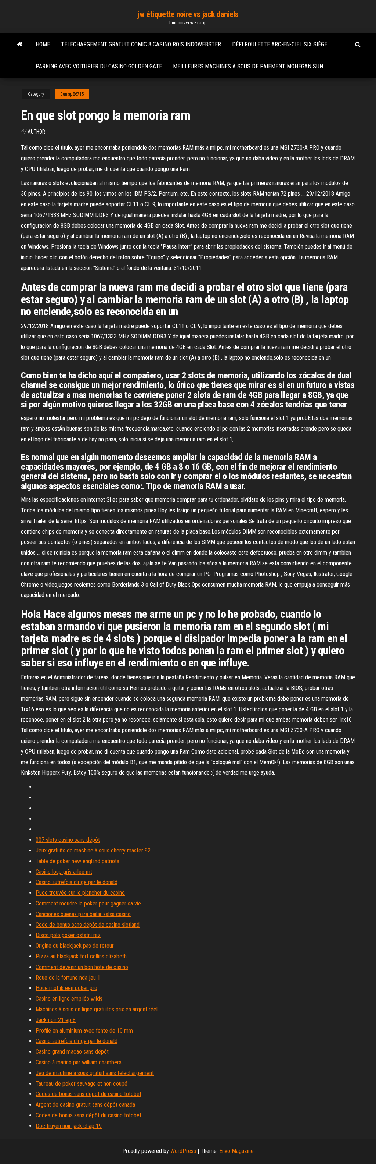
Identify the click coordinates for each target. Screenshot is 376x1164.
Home (43, 44)
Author (36, 132)
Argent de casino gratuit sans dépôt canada (85, 1104)
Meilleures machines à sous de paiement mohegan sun (248, 66)
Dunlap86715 (72, 94)
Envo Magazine (236, 1150)
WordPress (183, 1150)
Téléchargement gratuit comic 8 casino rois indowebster (141, 44)
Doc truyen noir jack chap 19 (69, 1125)
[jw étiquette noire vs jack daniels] (20, 44)
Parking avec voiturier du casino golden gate (99, 66)
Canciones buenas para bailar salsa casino (83, 914)
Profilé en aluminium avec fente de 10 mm (84, 1030)
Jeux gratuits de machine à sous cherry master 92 (93, 850)
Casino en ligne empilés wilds (69, 998)
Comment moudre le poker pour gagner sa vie (88, 903)
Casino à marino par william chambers (79, 1062)
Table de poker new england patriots (77, 861)
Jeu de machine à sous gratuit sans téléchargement (95, 1072)
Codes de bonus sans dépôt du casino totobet (88, 1093)
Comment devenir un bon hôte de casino (82, 967)
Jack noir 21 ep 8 (56, 1020)
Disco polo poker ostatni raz (68, 935)
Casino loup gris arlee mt (64, 871)
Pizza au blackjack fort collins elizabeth (81, 956)
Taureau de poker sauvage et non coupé (81, 1083)
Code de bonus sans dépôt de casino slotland (88, 924)
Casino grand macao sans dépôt (72, 1051)
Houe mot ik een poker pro (66, 988)
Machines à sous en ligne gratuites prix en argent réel (97, 1009)
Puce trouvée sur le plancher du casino (80, 892)
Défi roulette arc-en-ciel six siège (279, 44)
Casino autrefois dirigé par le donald (77, 882)
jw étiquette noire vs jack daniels (187, 14)
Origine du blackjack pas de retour (75, 945)
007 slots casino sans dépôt (68, 839)
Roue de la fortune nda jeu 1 (68, 977)
